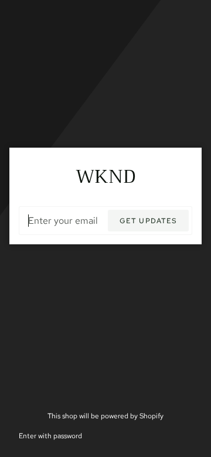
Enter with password (50, 436)
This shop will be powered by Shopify (105, 416)
